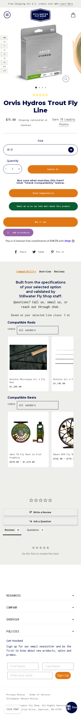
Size (40, 140)
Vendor (11, 329)
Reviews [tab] (59, 271)
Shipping (23, 120)
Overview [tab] (45, 271)
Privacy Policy (15, 694)
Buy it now (40, 222)
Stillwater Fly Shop (41, 15)
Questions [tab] (33, 530)
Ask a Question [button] (42, 521)
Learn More (66, 3)
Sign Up (63, 675)
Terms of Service (39, 694)
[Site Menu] (7, 14)
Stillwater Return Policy (22, 698)
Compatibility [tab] (26, 271)
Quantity (12, 161)
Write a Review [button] (42, 512)
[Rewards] (71, 707)
